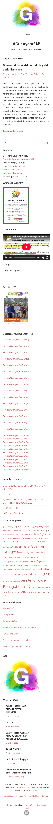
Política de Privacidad (23, 796)
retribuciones (8, 575)
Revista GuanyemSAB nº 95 (15, 403)
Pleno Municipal (23, 565)
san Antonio (37, 574)
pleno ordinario (39, 565)
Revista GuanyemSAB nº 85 (15, 452)
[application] (26, 247)
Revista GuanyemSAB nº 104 (16, 346)
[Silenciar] (43, 257)
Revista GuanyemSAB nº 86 (16, 449)
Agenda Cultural (25, 526)
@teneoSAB (8, 527)
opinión (37, 557)
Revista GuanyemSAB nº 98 (16, 384)
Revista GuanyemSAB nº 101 (16, 365)
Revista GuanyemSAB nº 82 (15, 463)
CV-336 (6, 494)
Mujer (18, 557)
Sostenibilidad (31, 592)
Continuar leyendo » (13, 131)
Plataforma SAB (10, 634)
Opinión (6, 77)
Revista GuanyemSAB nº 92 (15, 422)
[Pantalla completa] (47, 257)
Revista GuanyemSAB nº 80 (16, 470)
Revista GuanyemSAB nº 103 (16, 352)
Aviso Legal (9, 796)
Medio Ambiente (37, 553)
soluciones (15, 592)
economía (28, 538)
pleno (35, 561)
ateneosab (26, 531)
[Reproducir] (6, 257)
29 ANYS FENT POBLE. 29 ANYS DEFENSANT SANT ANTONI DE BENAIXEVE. (17, 735)
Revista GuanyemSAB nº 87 (15, 445)
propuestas (40, 569)
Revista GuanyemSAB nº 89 (16, 439)
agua (40, 527)
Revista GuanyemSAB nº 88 (16, 442)
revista (18, 575)
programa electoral (22, 569)
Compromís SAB (10, 621)
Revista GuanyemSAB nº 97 (15, 391)
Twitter (6, 169)
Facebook (16, 169)
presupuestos (9, 569)
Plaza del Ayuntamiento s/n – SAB (19, 159)
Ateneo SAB (9, 608)
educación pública (10, 542)
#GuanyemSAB (26, 44)
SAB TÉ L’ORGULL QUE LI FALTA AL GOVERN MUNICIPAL (17, 709)
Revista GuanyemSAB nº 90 (16, 435)
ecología (17, 538)
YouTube (7, 173)
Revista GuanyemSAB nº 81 (15, 466)
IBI (20, 553)
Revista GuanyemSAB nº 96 (16, 397)
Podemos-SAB (31, 790)
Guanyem (7, 547)
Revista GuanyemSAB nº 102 (16, 359)
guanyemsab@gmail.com (14, 166)
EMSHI (43, 542)
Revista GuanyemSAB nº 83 (15, 459)
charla (28, 535)
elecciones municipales (29, 542)
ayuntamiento (40, 530)
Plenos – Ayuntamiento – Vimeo (17, 640)
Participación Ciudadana (15, 561)
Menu (28, 34)
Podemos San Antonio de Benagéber (20, 627)
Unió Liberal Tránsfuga (13, 513)
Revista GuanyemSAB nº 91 (15, 429)
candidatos (7, 535)
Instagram (17, 173)
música (26, 557)
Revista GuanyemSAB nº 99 (16, 378)
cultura (37, 534)
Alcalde (16, 531)
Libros (26, 553)
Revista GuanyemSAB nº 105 (16, 340)
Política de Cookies (41, 796)
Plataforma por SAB (17, 787)
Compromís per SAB (34, 787)
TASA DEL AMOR (11, 508)
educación (41, 538)
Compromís (8, 615)
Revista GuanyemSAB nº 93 (15, 416)
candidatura (18, 535)
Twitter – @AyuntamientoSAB (16, 646)
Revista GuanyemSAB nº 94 (16, 410)
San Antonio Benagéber (11, 581)
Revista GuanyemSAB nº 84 (16, 456)
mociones (8, 557)
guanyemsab (21, 546)
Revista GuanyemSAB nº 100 (16, 371)
